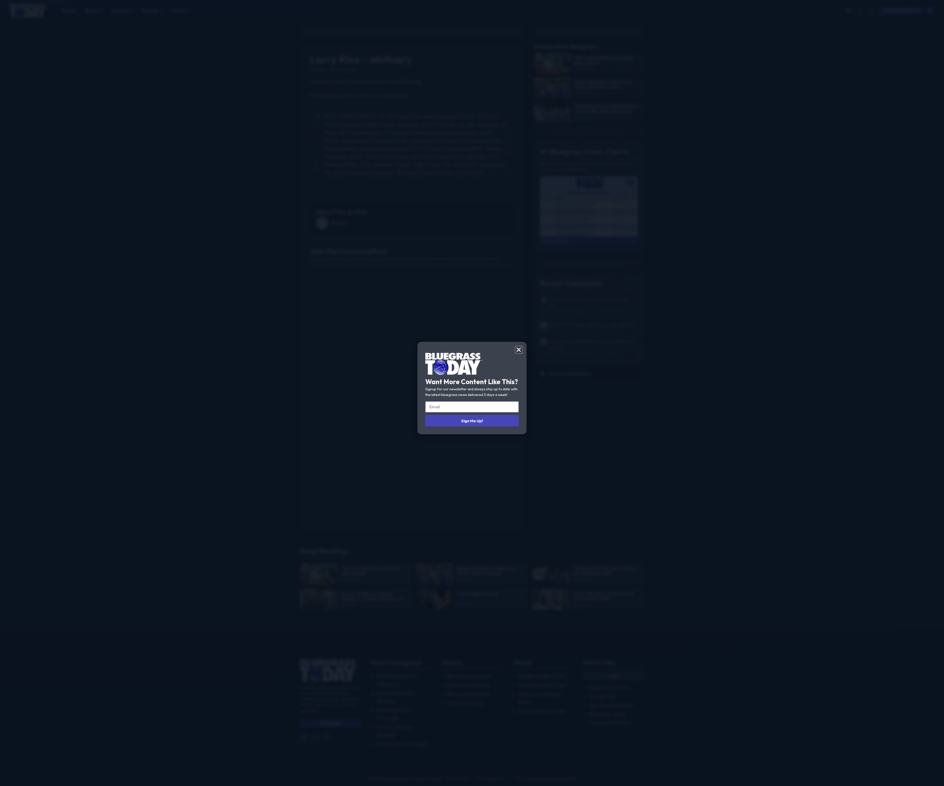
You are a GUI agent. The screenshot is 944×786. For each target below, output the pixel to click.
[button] (519, 350)
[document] (472, 393)
